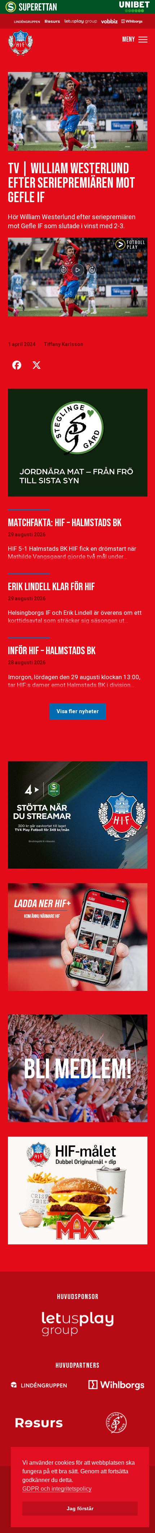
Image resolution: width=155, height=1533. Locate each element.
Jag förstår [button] (80, 1508)
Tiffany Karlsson (63, 344)
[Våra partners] (77, 21)
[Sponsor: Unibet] (134, 10)
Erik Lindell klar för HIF (51, 586)
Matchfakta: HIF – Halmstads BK (64, 522)
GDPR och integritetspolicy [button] (57, 1489)
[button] (134, 39)
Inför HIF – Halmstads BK (52, 650)
